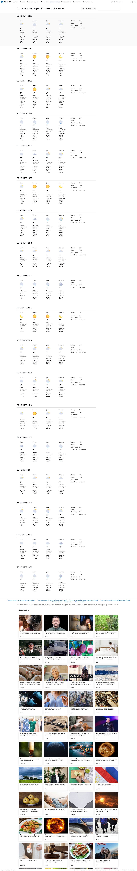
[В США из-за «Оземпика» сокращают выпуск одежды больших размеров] (30, 728)
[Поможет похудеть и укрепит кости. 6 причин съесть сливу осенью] (81, 652)
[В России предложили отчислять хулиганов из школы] (106, 829)
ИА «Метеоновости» (131, 870)
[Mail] (2, 2)
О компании (7, 870)
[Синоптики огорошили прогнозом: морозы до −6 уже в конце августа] (81, 677)
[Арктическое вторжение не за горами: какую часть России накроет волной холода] (106, 677)
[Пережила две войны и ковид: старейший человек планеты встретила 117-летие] (56, 677)
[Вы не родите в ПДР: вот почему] (56, 804)
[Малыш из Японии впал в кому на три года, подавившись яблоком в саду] (81, 779)
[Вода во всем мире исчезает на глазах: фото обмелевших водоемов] (56, 728)
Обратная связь (114, 870)
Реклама (13, 870)
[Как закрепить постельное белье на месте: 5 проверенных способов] (106, 652)
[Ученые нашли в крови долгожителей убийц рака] (30, 703)
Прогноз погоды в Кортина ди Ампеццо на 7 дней (83, 600)
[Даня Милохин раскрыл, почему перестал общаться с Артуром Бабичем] (56, 779)
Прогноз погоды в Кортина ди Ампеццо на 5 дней (52, 600)
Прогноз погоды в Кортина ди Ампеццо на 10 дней (115, 600)
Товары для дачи (80, 602)
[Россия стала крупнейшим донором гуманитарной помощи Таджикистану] (106, 779)
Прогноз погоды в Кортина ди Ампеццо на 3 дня (21, 600)
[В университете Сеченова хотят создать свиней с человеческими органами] (30, 677)
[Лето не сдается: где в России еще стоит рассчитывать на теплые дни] (30, 779)
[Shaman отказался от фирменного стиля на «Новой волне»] (106, 728)
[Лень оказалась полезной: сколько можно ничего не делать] (81, 728)
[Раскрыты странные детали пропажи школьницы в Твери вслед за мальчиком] (81, 703)
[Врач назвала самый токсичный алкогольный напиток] (30, 753)
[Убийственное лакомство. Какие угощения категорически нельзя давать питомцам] (30, 626)
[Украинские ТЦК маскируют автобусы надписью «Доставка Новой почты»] (56, 652)
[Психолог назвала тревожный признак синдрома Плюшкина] (106, 703)
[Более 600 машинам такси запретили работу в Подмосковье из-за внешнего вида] (81, 753)
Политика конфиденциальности (87, 870)
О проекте (76, 870)
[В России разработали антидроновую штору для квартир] (81, 804)
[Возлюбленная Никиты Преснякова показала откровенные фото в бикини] (106, 855)
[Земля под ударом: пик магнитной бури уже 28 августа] (106, 804)
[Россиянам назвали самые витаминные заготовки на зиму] (30, 804)
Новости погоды (57, 602)
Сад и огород (68, 602)
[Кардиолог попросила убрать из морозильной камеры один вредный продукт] (81, 626)
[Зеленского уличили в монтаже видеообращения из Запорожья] (56, 626)
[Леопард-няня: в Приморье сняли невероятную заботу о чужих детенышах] (106, 626)
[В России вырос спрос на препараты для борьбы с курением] (56, 703)
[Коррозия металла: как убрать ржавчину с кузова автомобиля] (81, 829)
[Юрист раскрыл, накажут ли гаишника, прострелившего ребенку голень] (56, 855)
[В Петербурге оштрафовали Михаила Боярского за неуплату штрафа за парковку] (30, 652)
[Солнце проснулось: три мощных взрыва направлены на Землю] (106, 753)
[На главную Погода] (7, 2)
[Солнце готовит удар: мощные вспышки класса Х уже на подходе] (56, 829)
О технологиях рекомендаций (103, 870)
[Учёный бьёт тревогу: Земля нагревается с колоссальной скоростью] (56, 753)
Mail (2, 870)
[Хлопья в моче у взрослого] (30, 855)
